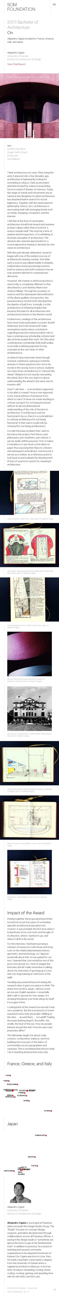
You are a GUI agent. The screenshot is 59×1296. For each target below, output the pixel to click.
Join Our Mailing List (14, 1292)
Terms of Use (32, 1288)
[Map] (29, 1093)
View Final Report (16, 64)
